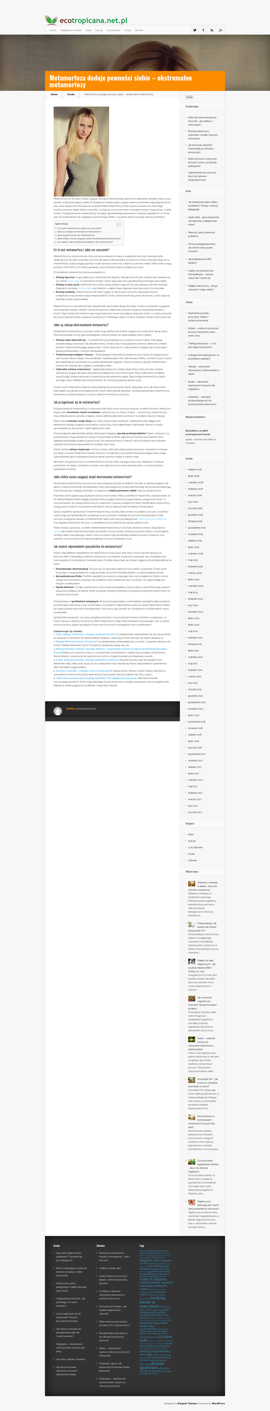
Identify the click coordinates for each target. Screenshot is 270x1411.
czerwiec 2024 (195, 586)
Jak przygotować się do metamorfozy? (76, 235)
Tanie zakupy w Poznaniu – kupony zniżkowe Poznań (85, 634)
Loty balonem (113, 30)
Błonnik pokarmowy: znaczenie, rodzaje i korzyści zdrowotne (203, 135)
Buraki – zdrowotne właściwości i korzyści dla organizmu (201, 385)
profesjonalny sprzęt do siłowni (154, 1316)
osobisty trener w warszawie (153, 1302)
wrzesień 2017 (195, 760)
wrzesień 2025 (195, 534)
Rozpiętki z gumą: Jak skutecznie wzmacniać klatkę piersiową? (114, 1367)
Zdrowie (139, 30)
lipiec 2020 (193, 715)
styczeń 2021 (195, 689)
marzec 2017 (195, 799)
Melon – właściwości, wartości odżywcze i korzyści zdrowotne (114, 1352)
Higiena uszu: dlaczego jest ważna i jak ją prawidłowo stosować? (203, 1205)
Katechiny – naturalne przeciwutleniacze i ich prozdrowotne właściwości (202, 401)
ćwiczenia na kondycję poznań (155, 1372)
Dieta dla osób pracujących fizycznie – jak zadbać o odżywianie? (202, 121)
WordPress (218, 1403)
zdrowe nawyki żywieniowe (152, 519)
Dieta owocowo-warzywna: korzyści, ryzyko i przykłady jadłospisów (202, 162)
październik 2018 (196, 721)
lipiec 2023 (193, 618)
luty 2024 (193, 605)
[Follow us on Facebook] (203, 30)
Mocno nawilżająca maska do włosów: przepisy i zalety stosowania (71, 1272)
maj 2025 (193, 560)
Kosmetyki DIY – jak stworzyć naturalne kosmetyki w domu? (203, 1083)
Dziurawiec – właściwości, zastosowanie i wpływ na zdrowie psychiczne (112, 1382)
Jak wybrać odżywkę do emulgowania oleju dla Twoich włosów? (68, 1333)
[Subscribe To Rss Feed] (212, 30)
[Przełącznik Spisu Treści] (117, 224)
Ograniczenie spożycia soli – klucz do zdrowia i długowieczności (203, 176)
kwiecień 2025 (195, 566)
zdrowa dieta (85, 288)
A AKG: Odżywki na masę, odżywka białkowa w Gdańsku (87, 660)
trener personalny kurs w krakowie (152, 1344)
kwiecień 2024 (195, 599)
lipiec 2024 (193, 579)
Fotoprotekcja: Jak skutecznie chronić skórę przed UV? (202, 927)
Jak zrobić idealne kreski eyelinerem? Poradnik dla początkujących (69, 1257)
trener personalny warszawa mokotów (153, 1349)
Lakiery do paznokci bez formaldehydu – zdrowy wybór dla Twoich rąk (200, 274)
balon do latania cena (150, 1253)
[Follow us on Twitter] (195, 30)
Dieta (88, 30)
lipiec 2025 (193, 547)
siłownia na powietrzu (156, 1318)
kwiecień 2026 (195, 489)
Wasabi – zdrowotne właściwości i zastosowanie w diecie (203, 370)
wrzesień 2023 (195, 611)
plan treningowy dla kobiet (155, 1311)
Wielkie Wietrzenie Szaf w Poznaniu (76, 641)
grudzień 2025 (195, 514)
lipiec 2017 (193, 773)
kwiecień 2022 (195, 637)
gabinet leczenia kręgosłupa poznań (155, 1273)
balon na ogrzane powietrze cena (152, 1255)
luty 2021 (193, 683)
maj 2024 (193, 592)
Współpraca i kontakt (70, 30)
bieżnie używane (157, 1263)
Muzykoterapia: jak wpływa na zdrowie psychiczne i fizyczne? (113, 1337)
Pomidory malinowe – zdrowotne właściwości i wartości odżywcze (112, 1295)
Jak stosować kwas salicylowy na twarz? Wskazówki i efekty (67, 1371)
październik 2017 (196, 754)
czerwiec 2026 (195, 482)
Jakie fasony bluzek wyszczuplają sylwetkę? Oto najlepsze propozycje (96, 678)
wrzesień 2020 (195, 708)
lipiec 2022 (193, 624)
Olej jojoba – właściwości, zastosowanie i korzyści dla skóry (70, 1348)
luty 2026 (193, 502)
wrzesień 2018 (195, 728)
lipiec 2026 (193, 476)
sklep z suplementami (149, 1327)
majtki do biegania (153, 1279)
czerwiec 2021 (195, 657)
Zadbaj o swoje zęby (110, 1268)
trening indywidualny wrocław (155, 1352)
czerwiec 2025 (195, 553)
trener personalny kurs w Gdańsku (160, 1341)
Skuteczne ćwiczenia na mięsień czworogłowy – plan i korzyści (114, 1257)
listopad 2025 (195, 521)
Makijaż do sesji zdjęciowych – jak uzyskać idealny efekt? (202, 964)
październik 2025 (197, 527)
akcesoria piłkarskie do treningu (154, 1251)
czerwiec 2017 (195, 780)
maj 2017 (192, 786)
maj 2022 (193, 631)
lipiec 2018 (193, 741)
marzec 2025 (195, 573)
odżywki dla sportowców (157, 1289)
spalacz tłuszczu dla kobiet (154, 1332)
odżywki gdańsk (147, 1292)
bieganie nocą (150, 1260)
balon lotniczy (165, 1253)
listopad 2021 (195, 644)
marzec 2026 (195, 495)
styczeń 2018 (195, 747)
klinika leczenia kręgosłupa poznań (155, 1275)
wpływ (57, 531)
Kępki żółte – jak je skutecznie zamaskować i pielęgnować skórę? (203, 221)
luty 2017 (193, 805)
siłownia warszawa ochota (161, 1320)
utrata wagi (73, 281)
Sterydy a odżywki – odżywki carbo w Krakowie (82, 671)
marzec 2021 (195, 676)
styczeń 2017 (195, 812)
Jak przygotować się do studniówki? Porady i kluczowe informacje (68, 1317)
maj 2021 (192, 663)
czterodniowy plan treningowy (154, 1267)
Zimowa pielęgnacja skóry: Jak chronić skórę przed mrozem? (202, 248)
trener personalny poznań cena (156, 1345)
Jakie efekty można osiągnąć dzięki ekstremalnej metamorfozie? (89, 238)
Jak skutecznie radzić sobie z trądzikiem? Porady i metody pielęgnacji (203, 206)
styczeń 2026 (195, 508)
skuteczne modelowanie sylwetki (154, 1330)
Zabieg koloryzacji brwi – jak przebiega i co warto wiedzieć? (70, 1302)
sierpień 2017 (195, 767)
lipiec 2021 (193, 650)
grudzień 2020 (195, 696)
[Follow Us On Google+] (220, 30)
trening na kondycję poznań (155, 1359)
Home (53, 30)
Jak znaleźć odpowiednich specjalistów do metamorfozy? (85, 242)
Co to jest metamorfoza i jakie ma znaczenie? (79, 228)
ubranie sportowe (152, 1365)
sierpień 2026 (195, 469)
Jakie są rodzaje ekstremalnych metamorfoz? (79, 231)
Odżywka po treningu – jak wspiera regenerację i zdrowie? (113, 1310)
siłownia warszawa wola (153, 1324)
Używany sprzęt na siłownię (154, 1369)
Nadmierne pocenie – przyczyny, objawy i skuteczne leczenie (199, 317)
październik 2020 (197, 702)
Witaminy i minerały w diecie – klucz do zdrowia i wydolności (203, 886)
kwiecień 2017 (195, 793)
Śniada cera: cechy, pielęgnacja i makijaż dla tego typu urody (71, 1287)
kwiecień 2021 (195, 670)
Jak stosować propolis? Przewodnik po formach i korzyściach (201, 149)
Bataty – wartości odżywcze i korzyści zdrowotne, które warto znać (203, 332)
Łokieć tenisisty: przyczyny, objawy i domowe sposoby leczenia (113, 1280)
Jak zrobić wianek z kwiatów (70, 1359)
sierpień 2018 (195, 734)
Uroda (127, 30)
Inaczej (98, 30)
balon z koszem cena (155, 1257)
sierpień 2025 (195, 540)
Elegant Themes (187, 1403)
